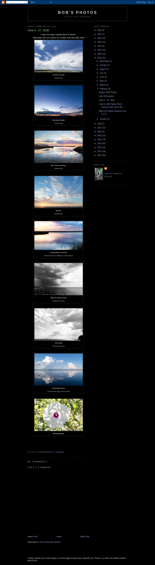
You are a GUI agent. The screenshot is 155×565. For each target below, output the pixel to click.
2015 (99, 135)
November (104, 61)
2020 (99, 54)
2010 (99, 155)
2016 (99, 131)
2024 (99, 38)
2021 (99, 50)
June (102, 77)
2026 (99, 30)
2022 (99, 46)
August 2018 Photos (108, 92)
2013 (99, 143)
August (103, 69)
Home (59, 536)
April (102, 81)
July (102, 73)
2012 (99, 147)
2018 (99, 124)
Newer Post (33, 536)
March (103, 85)
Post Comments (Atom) (50, 542)
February (104, 89)
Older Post (85, 536)
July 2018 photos (106, 96)
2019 (99, 58)
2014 (99, 139)
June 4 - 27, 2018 (106, 100)
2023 (99, 42)
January (103, 119)
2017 (99, 128)
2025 (99, 34)
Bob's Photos (77, 12)
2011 (99, 151)
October (103, 65)
